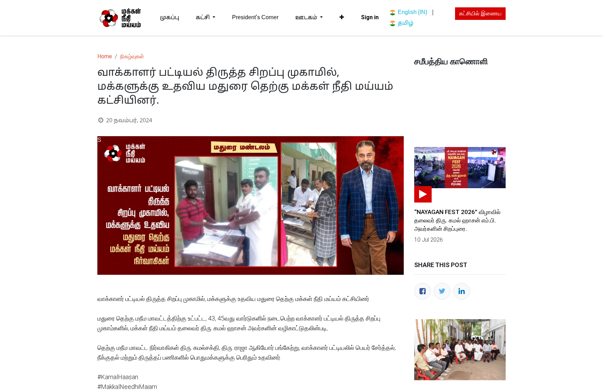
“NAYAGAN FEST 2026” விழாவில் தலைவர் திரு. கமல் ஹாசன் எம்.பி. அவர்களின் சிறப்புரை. (457, 220)
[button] (341, 17)
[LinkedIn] (461, 291)
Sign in (370, 17)
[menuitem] (169, 17)
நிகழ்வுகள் (132, 56)
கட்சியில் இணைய (480, 13)
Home (104, 56)
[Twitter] (442, 291)
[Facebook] (422, 291)
